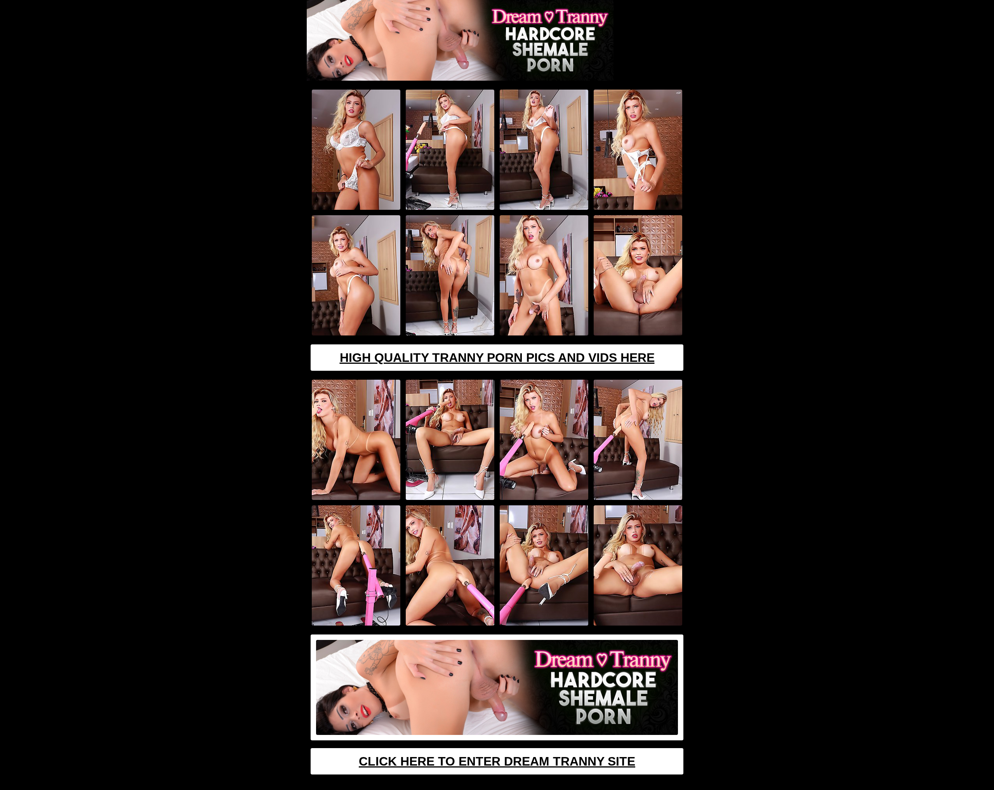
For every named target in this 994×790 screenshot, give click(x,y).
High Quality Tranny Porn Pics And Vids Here (497, 358)
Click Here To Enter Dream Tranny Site (497, 761)
